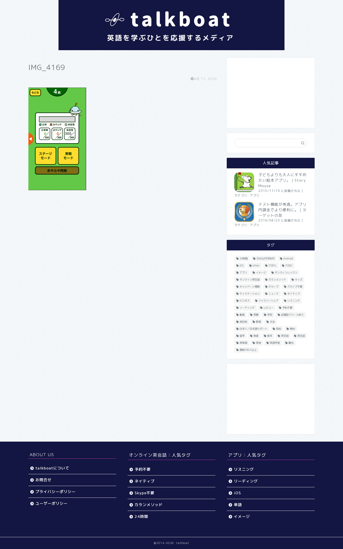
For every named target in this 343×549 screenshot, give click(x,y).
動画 (242, 314)
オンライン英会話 (250, 279)
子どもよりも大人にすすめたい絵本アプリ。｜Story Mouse (282, 180)
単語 (238, 504)
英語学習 (275, 343)
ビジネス (245, 300)
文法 (272, 321)
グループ (273, 286)
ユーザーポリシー (51, 503)
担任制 (243, 321)
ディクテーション (250, 293)
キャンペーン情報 (250, 286)
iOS (242, 265)
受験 (255, 314)
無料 (292, 328)
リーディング (247, 307)
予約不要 (287, 307)
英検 (258, 343)
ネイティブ (293, 293)
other (256, 265)
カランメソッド (277, 279)
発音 (255, 335)
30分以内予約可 (265, 258)
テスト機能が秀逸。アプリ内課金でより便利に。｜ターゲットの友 (282, 210)
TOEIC (289, 265)
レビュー (268, 307)
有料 (278, 328)
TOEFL (272, 265)
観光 (291, 343)
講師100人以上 (248, 350)
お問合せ (43, 480)
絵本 (269, 335)
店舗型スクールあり (292, 314)
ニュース (273, 293)
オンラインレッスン (286, 272)
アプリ (255, 195)
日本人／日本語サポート (253, 328)
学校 (269, 314)
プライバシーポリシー (55, 491)
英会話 (285, 335)
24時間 (244, 258)
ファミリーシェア (268, 300)
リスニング (293, 300)
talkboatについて (52, 468)
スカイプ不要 (294, 286)
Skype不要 (144, 493)
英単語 (243, 343)
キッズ (298, 279)
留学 (242, 335)
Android (288, 258)
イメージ (261, 272)
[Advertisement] (271, 93)
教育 (258, 321)
